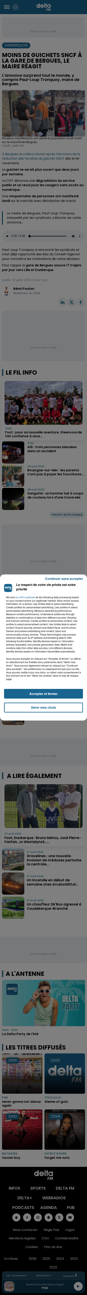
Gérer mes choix (43, 707)
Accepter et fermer (43, 693)
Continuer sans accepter (64, 578)
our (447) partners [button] (25, 597)
